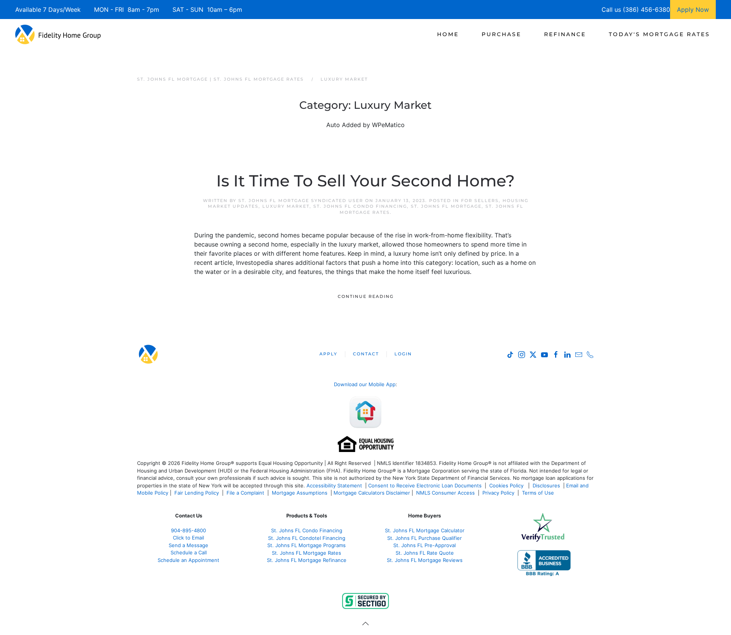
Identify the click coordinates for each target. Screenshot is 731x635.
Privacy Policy (498, 493)
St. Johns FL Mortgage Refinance (306, 560)
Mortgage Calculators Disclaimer (372, 493)
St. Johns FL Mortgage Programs (306, 545)
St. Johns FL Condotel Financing (306, 538)
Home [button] (448, 34)
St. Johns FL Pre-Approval (424, 545)
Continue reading (366, 296)
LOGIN (403, 353)
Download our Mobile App (365, 384)
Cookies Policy (507, 485)
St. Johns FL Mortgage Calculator (424, 530)
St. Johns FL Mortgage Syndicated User (300, 200)
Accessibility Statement (334, 485)
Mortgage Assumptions (299, 493)
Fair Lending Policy (196, 493)
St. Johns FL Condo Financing (360, 206)
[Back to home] (58, 34)
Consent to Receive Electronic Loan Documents (425, 485)
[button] (365, 623)
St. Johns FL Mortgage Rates (306, 553)
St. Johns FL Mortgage (446, 206)
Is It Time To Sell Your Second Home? (365, 181)
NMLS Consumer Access (445, 493)
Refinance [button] (565, 34)
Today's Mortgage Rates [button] (659, 34)
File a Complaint (246, 493)
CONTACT (366, 353)
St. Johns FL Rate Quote (425, 553)
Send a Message (188, 545)
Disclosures (546, 485)
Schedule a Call (189, 552)
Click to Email (188, 538)
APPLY (328, 353)
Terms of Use (538, 493)
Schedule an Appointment (188, 560)
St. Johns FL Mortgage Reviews (425, 560)
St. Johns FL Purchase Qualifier (424, 538)
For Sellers (480, 200)
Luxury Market (286, 206)
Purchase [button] (501, 34)
